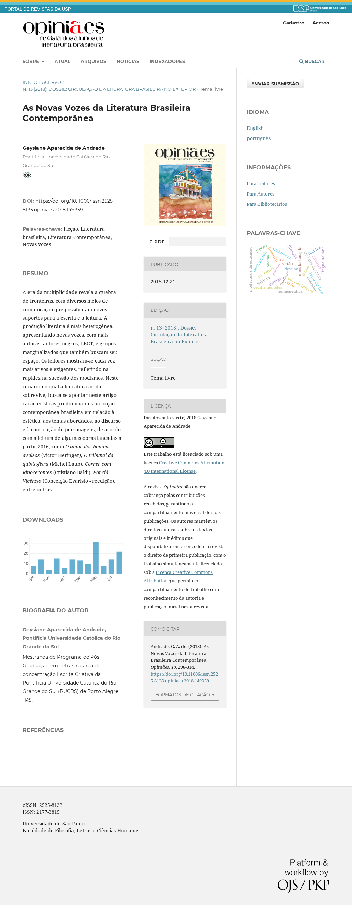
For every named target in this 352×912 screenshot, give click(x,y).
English (255, 128)
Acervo (51, 82)
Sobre (32, 61)
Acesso (320, 22)
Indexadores (167, 61)
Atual (62, 61)
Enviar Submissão (275, 83)
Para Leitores (261, 183)
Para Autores (260, 194)
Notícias (128, 61)
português (259, 138)
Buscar (314, 61)
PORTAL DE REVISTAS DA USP (37, 9)
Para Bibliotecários (267, 204)
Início (30, 82)
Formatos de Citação (182, 694)
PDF (158, 241)
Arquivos (93, 61)
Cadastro (294, 22)
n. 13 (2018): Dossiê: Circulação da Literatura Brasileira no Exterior (109, 89)
